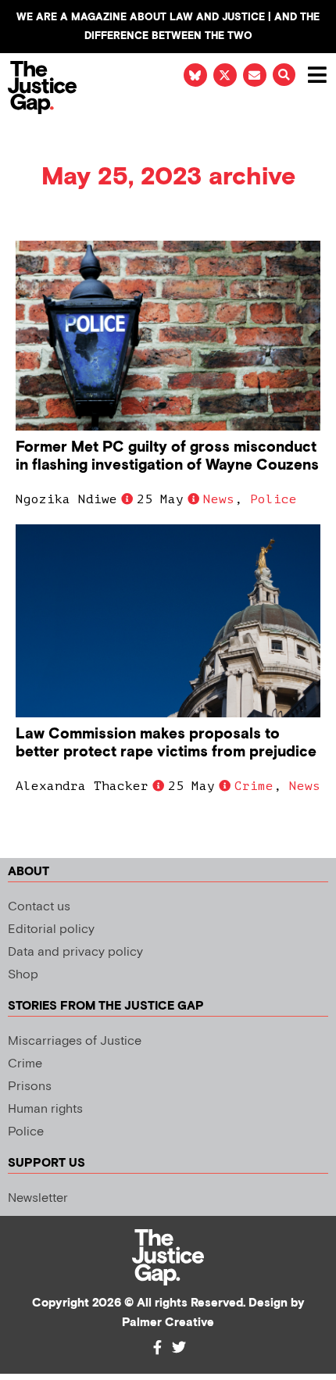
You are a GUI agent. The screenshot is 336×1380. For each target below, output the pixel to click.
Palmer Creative (168, 1322)
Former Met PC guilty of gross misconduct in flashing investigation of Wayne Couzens (167, 456)
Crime (253, 786)
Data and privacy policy (75, 952)
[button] (284, 74)
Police (273, 499)
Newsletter (38, 1198)
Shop (23, 975)
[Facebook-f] (157, 1347)
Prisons (30, 1086)
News (218, 499)
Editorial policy (51, 929)
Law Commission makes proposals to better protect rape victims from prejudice (166, 743)
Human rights (45, 1109)
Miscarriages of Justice (74, 1041)
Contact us (39, 907)
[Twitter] (179, 1347)
